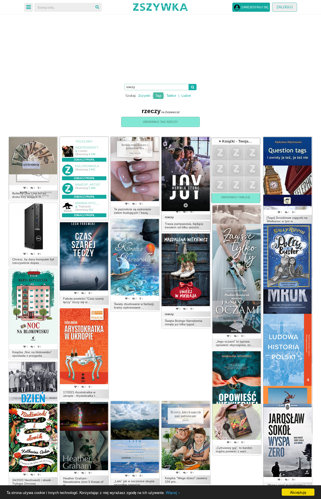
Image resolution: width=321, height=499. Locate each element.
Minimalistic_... (87, 203)
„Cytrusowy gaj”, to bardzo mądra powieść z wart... (234, 449)
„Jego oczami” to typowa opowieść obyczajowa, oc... (234, 343)
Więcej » (173, 492)
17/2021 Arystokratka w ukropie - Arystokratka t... (80, 393)
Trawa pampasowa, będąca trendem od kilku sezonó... (184, 225)
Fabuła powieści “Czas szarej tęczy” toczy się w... (83, 300)
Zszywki (144, 95)
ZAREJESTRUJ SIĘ (254, 7)
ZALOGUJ (284, 7)
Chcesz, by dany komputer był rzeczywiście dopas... (33, 261)
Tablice (171, 95)
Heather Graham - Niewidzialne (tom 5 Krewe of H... (83, 482)
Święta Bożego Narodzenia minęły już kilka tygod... (183, 322)
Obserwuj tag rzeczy (160, 122)
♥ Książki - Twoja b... (236, 141)
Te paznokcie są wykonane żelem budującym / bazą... (132, 210)
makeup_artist (87, 184)
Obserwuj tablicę (235, 197)
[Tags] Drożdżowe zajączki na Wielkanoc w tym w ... (287, 219)
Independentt (87, 147)
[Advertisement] (160, 47)
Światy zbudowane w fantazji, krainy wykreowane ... (134, 305)
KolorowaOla (87, 166)
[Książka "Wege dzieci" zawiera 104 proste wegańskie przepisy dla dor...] (186, 435)
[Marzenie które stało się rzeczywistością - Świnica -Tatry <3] (135, 422)
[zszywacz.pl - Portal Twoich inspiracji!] (160, 6)
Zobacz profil (84, 159)
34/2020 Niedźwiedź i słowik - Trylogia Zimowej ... (32, 481)
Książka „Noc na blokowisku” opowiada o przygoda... (32, 353)
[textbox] (156, 87)
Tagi (158, 95)
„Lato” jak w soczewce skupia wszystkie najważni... (134, 482)
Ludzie (186, 95)
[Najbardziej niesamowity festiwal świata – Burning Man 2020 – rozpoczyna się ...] (84, 417)
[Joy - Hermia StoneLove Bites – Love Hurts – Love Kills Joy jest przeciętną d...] (186, 174)
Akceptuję (298, 492)
